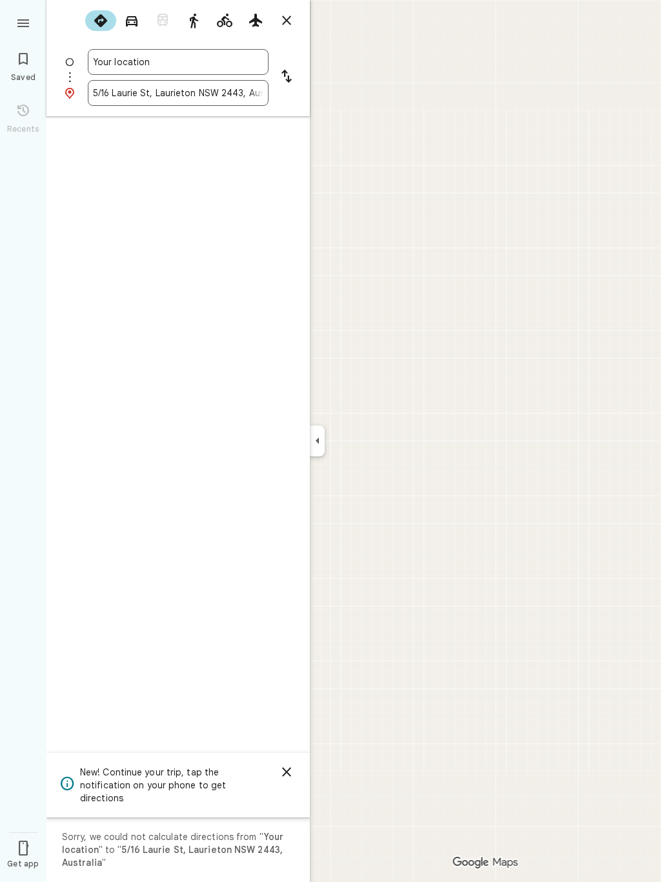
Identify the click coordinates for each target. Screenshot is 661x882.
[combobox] (178, 62)
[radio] (100, 21)
